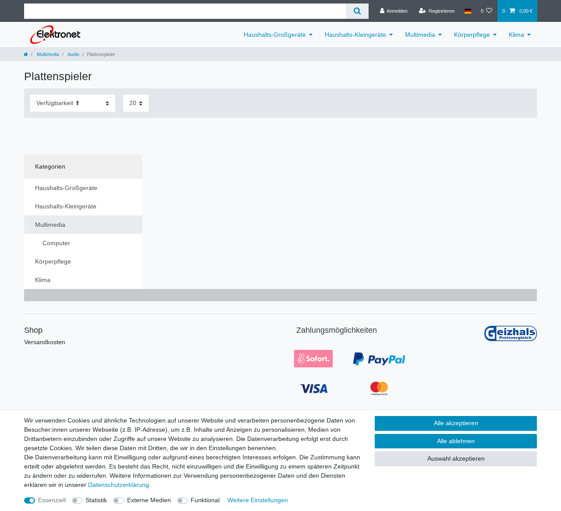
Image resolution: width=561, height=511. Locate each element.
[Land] (467, 11)
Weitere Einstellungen (257, 500)
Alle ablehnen (456, 440)
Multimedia (420, 34)
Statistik (96, 500)
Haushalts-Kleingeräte (355, 34)
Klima (516, 34)
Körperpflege (472, 34)
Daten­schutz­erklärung (118, 484)
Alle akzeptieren (456, 422)
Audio (73, 54)
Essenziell (52, 500)
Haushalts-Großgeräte (275, 34)
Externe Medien (149, 500)
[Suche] (357, 11)
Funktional (205, 500)
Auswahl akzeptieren (456, 458)
